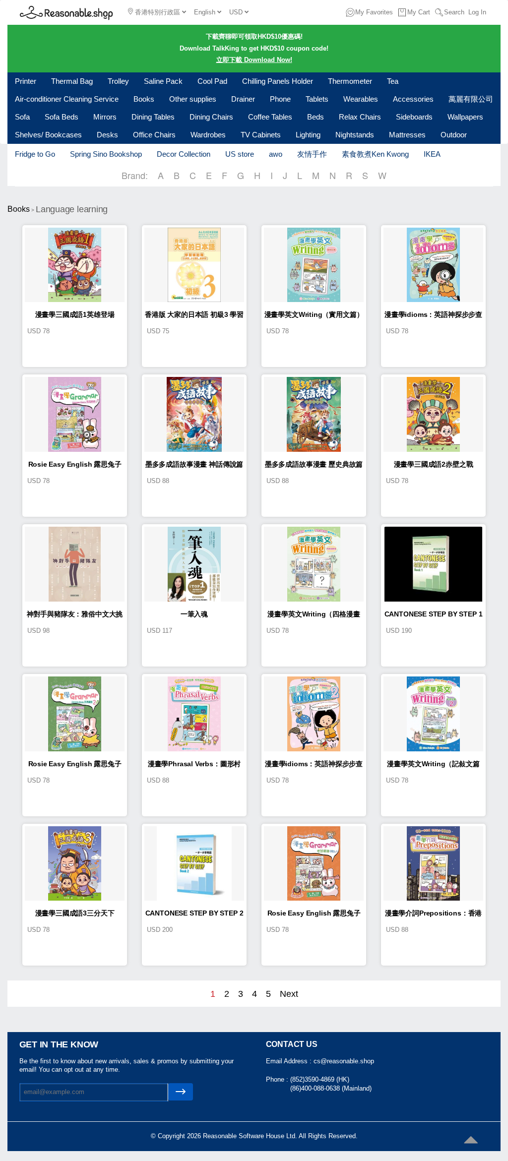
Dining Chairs (211, 117)
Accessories (413, 99)
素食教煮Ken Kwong (375, 154)
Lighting (308, 134)
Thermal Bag (72, 81)
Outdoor (454, 134)
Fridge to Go (35, 154)
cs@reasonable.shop (344, 1061)
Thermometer (350, 81)
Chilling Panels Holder (277, 81)
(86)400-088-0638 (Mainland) (331, 1088)
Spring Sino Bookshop (106, 154)
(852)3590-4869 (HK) (319, 1079)
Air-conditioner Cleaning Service (67, 99)
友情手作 (312, 154)
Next (289, 994)
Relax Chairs (360, 117)
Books (143, 99)
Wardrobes (208, 134)
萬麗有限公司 (470, 99)
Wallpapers (465, 117)
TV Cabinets (261, 134)
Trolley (118, 81)
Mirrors (105, 117)
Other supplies (192, 99)
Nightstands (354, 134)
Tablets (317, 99)
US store (239, 154)
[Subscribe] (180, 1091)
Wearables (360, 99)
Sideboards (414, 117)
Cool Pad (212, 81)
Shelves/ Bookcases (48, 134)
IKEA (432, 154)
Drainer (243, 99)
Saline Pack (163, 81)
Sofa (22, 117)
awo (275, 154)
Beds (315, 117)
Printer (25, 81)
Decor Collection (183, 154)
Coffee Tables (270, 117)
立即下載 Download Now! (254, 59)
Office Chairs (154, 134)
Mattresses (407, 134)
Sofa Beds (61, 117)
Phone (280, 99)
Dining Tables (153, 117)
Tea (392, 81)
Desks (107, 134)
